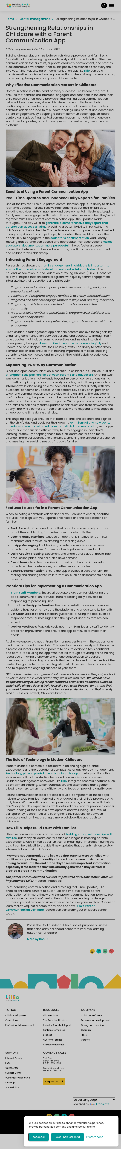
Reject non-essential (67, 1137)
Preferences (94, 1137)
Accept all (38, 1137)
